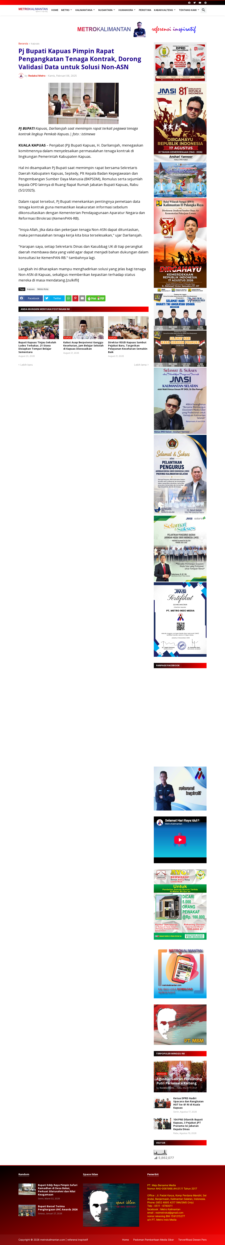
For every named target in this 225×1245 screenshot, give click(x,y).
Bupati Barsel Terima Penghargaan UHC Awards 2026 (58, 1208)
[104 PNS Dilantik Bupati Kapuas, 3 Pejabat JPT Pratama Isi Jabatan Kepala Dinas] (162, 1123)
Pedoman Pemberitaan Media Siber (153, 1239)
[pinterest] (205, 2)
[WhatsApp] (69, 298)
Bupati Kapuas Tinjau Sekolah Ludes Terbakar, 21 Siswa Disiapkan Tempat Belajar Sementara (37, 347)
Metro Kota (42, 289)
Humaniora (125, 10)
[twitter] (195, 2)
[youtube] (200, 2)
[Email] (82, 298)
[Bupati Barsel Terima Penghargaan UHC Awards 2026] (27, 1210)
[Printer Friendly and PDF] (95, 298)
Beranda (23, 43)
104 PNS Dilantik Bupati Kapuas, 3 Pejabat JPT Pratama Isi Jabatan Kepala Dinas (188, 1124)
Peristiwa (145, 10)
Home (54, 10)
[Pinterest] (75, 298)
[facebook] (189, 2)
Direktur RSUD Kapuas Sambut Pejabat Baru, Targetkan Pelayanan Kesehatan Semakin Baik (127, 347)
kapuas (35, 43)
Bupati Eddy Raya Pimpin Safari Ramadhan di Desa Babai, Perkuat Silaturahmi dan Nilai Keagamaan (57, 1190)
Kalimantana (83, 10)
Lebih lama (140, 364)
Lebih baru (26, 364)
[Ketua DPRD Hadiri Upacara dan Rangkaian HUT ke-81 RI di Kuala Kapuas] (162, 1102)
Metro (65, 10)
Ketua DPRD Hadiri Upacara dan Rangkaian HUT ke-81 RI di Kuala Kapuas (188, 1103)
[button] (204, 10)
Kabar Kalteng (163, 10)
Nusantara (105, 10)
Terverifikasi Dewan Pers (192, 1239)
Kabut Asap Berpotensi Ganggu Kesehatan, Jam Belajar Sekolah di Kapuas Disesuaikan (83, 345)
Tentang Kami (188, 10)
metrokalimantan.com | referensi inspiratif (64, 1239)
